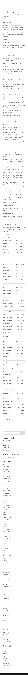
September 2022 (7, 517)
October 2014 (6, 613)
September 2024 (7, 478)
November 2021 (7, 538)
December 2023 (7, 495)
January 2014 (6, 634)
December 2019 (7, 574)
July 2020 (5, 560)
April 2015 (5, 603)
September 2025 (7, 464)
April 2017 (5, 591)
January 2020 (6, 572)
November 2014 (7, 610)
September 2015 (7, 598)
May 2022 (5, 524)
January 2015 (6, 608)
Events (4, 651)
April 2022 (5, 526)
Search (22, 433)
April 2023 (5, 502)
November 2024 (7, 474)
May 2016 (5, 594)
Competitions (6, 649)
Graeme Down (8, 15)
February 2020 (6, 570)
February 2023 (6, 507)
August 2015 (6, 601)
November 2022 (7, 512)
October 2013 (6, 642)
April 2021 (5, 550)
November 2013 (7, 639)
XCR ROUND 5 (6, 450)
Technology (6, 663)
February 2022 (6, 531)
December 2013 (7, 637)
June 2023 (5, 500)
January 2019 (6, 584)
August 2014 (6, 618)
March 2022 (6, 529)
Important (5, 653)
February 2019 (6, 582)
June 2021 (5, 546)
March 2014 (6, 630)
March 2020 (6, 567)
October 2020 (6, 553)
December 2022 (7, 510)
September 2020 (7, 555)
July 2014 (5, 620)
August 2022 (6, 519)
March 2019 (6, 579)
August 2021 (6, 541)
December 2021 (7, 536)
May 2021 (5, 548)
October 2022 (6, 514)
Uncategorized (6, 16)
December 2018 (7, 586)
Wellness (5, 668)
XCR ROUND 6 (6, 448)
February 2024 (6, 490)
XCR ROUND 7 (6, 445)
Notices (5, 658)
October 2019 (6, 577)
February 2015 (6, 606)
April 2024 (5, 488)
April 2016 (5, 596)
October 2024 (6, 476)
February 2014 (6, 632)
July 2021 (5, 543)
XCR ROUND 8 (6, 443)
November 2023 (7, 498)
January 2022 (6, 534)
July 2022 (5, 522)
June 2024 (5, 486)
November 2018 (7, 589)
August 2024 (6, 481)
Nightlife (5, 656)
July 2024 (5, 483)
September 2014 (7, 615)
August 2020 (6, 558)
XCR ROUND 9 (6, 440)
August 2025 (6, 466)
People (4, 661)
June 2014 (5, 622)
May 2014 (5, 625)
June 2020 (5, 562)
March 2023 (6, 505)
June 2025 (5, 469)
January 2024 (6, 493)
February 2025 (6, 471)
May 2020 (5, 565)
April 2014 (5, 627)
